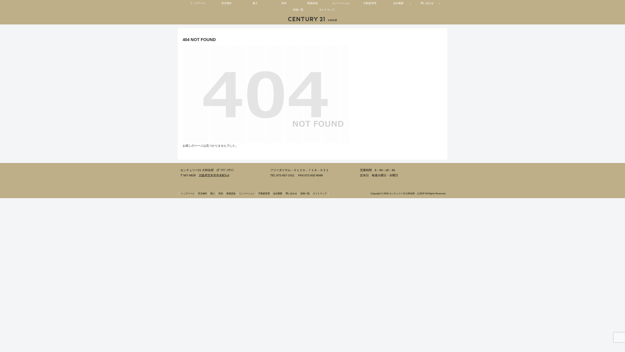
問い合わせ (291, 193)
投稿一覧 (305, 193)
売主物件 (202, 193)
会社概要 (277, 193)
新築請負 (231, 193)
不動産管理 (264, 193)
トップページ (187, 193)
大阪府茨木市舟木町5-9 (214, 175)
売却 (220, 193)
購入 (212, 193)
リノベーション (247, 193)
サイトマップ (320, 193)
